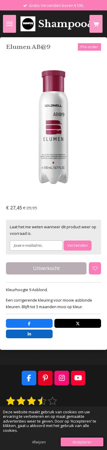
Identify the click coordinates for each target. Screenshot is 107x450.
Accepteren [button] (82, 442)
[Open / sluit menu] (9, 24)
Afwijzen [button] (39, 442)
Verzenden (77, 245)
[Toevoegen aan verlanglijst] (95, 268)
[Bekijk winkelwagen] (96, 24)
